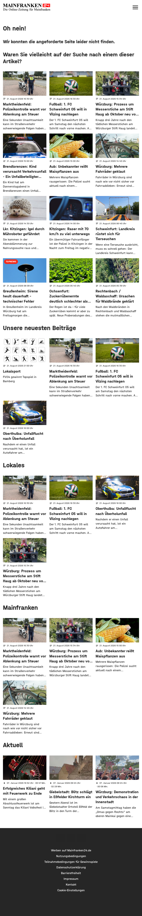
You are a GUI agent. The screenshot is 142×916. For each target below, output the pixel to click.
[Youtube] (81, 838)
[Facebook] (60, 838)
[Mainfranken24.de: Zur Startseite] (26, 7)
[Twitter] (71, 838)
